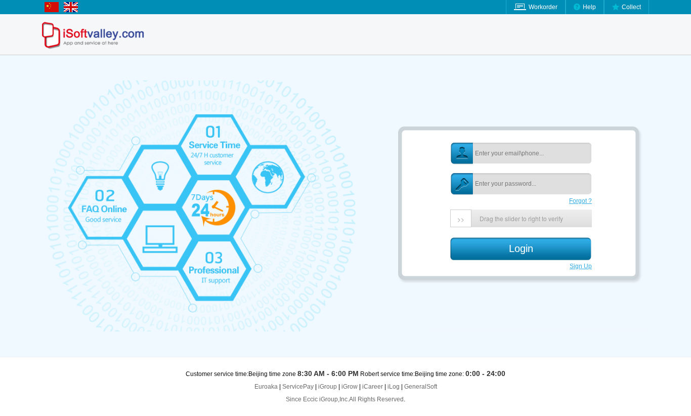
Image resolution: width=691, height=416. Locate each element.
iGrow (349, 386)
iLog (393, 386)
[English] (54, 10)
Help (589, 7)
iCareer (372, 386)
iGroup (327, 386)
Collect (631, 7)
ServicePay (298, 386)
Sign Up (581, 266)
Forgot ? (580, 200)
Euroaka (266, 386)
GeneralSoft (420, 386)
